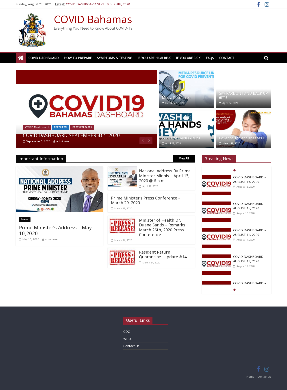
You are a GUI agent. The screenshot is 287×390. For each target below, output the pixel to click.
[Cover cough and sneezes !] (243, 112)
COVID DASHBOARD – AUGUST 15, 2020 (249, 206)
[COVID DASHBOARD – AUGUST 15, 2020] (216, 204)
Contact (226, 58)
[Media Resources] (186, 72)
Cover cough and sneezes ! (241, 138)
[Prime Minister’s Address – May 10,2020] (59, 169)
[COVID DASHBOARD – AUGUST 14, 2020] (216, 230)
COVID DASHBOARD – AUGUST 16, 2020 (249, 179)
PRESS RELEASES (82, 127)
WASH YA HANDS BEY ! (181, 138)
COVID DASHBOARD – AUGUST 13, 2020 (249, 258)
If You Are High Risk (154, 58)
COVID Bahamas (93, 19)
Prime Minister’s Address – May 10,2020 (55, 230)
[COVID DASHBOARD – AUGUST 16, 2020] (216, 177)
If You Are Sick (188, 58)
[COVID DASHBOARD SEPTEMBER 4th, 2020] (86, 72)
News (24, 219)
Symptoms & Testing (114, 58)
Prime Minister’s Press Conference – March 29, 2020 (145, 200)
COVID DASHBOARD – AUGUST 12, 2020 (249, 285)
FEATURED (60, 127)
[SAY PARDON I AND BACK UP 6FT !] (243, 72)
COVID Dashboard (43, 58)
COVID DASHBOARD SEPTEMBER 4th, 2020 (98, 4)
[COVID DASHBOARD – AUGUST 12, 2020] (216, 283)
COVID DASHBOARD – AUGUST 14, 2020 (249, 232)
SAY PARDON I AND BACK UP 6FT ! (243, 95)
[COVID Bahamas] (21, 58)
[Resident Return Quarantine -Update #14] (122, 250)
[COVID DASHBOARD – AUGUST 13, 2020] (216, 257)
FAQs (210, 58)
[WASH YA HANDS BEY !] (186, 112)
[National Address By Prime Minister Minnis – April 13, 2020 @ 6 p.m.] (122, 169)
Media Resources (176, 97)
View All (184, 158)
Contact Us (131, 346)
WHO (127, 339)
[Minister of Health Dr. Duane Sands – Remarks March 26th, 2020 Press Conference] (122, 218)
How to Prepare (78, 58)
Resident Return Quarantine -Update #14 (163, 254)
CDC (126, 331)
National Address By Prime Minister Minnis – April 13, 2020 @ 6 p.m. (165, 175)
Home (250, 377)
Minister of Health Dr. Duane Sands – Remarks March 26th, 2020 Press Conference (162, 227)
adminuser (63, 141)
